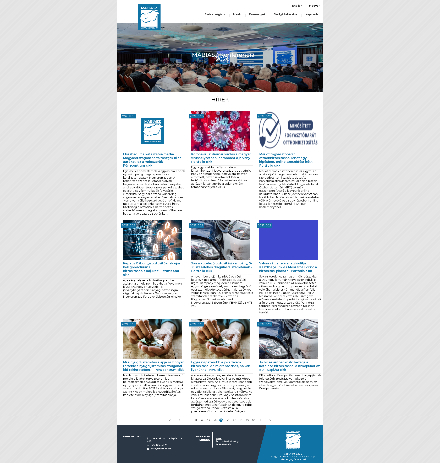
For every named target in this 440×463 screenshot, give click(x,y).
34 (214, 420)
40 (253, 420)
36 (227, 420)
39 (247, 420)
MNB (219, 438)
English (297, 5)
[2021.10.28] (222, 108)
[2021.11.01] (154, 108)
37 (234, 420)
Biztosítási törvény (227, 441)
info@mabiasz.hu (161, 448)
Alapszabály (223, 444)
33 (208, 420)
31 (195, 420)
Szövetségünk (215, 14)
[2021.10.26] (154, 218)
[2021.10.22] (290, 316)
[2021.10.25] (154, 316)
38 (240, 420)
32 (202, 420)
